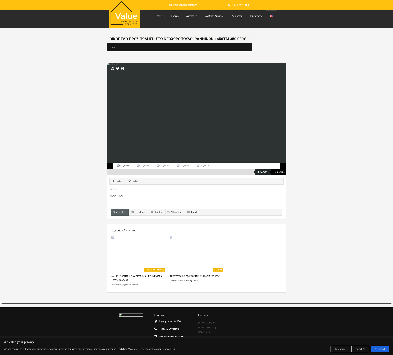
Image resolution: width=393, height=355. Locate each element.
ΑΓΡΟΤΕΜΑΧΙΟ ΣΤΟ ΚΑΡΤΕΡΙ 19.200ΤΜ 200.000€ (195, 276)
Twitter (158, 212)
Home (112, 47)
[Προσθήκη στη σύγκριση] (112, 69)
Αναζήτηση (237, 15)
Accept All (380, 348)
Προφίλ (175, 15)
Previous (112, 112)
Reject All (360, 348)
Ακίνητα (190, 15)
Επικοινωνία (256, 15)
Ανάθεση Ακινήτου (214, 15)
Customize (340, 348)
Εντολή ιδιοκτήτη (206, 322)
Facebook (140, 212)
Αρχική (160, 15)
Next (280, 112)
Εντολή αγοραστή (207, 327)
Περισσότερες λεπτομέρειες (124, 284)
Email (194, 212)
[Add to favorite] (117, 70)
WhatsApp (176, 212)
